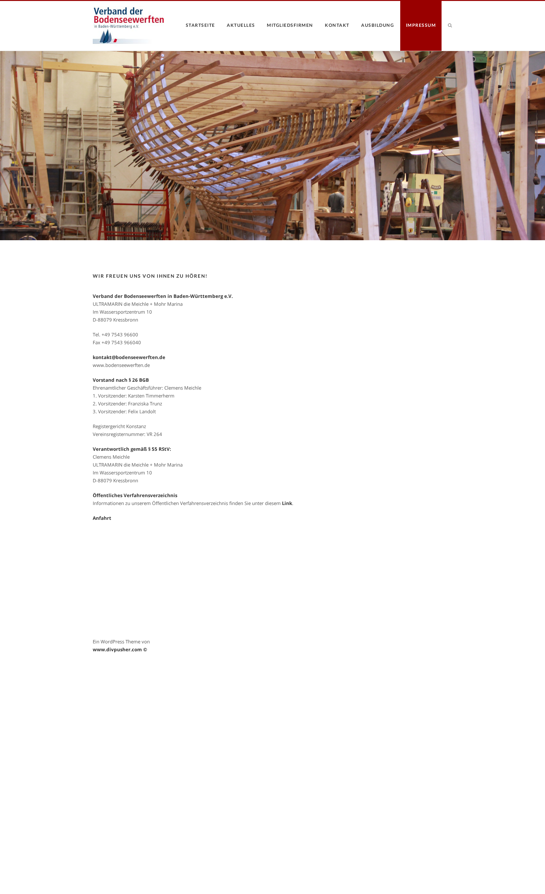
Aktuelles (241, 25)
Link (287, 503)
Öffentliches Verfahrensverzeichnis (135, 495)
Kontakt (337, 25)
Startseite (200, 25)
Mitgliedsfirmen (290, 25)
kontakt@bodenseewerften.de (129, 357)
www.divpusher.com (117, 649)
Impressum (421, 25)
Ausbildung (377, 25)
